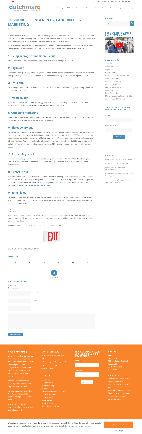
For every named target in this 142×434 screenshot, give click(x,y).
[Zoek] (132, 7)
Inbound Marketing (113, 81)
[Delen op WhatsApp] (44, 262)
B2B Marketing (111, 72)
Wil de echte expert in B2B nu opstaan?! (117, 163)
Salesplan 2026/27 (49, 403)
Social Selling (46, 400)
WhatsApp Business (116, 381)
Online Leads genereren (51, 406)
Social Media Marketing (115, 99)
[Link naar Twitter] (122, 1)
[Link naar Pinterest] (132, 1)
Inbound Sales (111, 84)
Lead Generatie (111, 93)
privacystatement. (83, 426)
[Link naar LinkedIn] (126, 1)
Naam (36, 293)
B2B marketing (47, 385)
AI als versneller (111, 66)
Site (35, 308)
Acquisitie (11, 28)
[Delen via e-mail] (73, 262)
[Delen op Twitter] (30, 262)
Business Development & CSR (117, 75)
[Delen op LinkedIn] (59, 262)
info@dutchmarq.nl (111, 1)
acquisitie (63, 182)
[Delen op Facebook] (15, 262)
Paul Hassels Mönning (31, 249)
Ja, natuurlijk (118, 425)
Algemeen (109, 69)
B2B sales (45, 388)
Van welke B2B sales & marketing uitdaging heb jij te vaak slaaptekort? (20, 407)
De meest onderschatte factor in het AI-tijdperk (119, 159)
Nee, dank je (118, 430)
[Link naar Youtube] (129, 1)
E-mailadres (110, 125)
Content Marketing (112, 78)
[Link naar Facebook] (119, 1)
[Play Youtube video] (119, 45)
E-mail (36, 300)
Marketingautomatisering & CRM (118, 96)
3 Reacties (12, 249)
